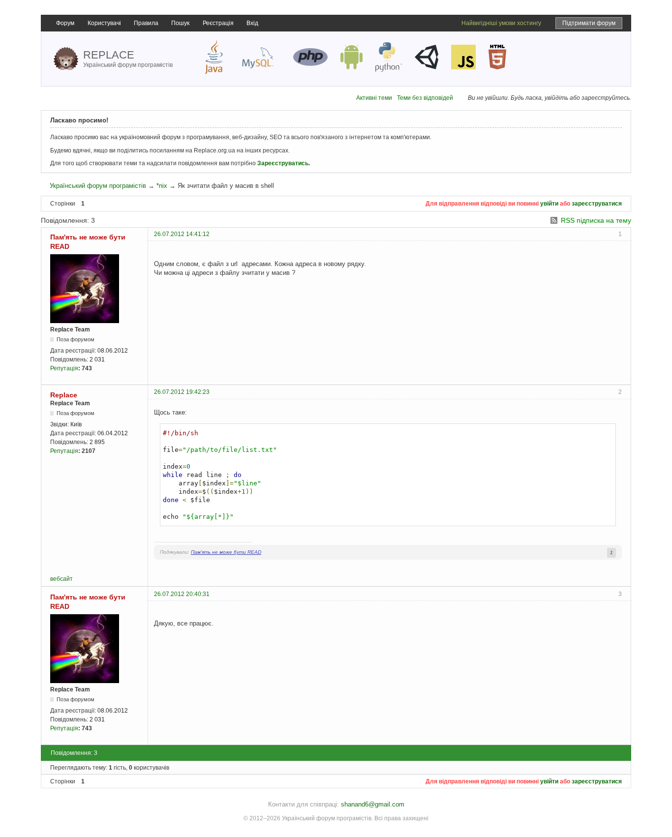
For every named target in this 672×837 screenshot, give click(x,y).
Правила (146, 23)
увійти (549, 203)
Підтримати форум (588, 23)
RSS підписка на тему (596, 220)
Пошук (180, 23)
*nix (161, 185)
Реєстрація (218, 23)
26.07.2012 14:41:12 (182, 234)
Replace (63, 395)
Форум (65, 23)
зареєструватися (597, 203)
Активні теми (374, 97)
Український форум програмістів (98, 185)
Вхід (252, 23)
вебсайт (61, 578)
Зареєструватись (282, 163)
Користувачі (104, 23)
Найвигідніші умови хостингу (501, 23)
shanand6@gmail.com (372, 804)
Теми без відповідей (425, 97)
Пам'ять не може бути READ (226, 552)
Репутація (64, 368)
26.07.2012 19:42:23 (182, 392)
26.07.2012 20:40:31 (182, 594)
